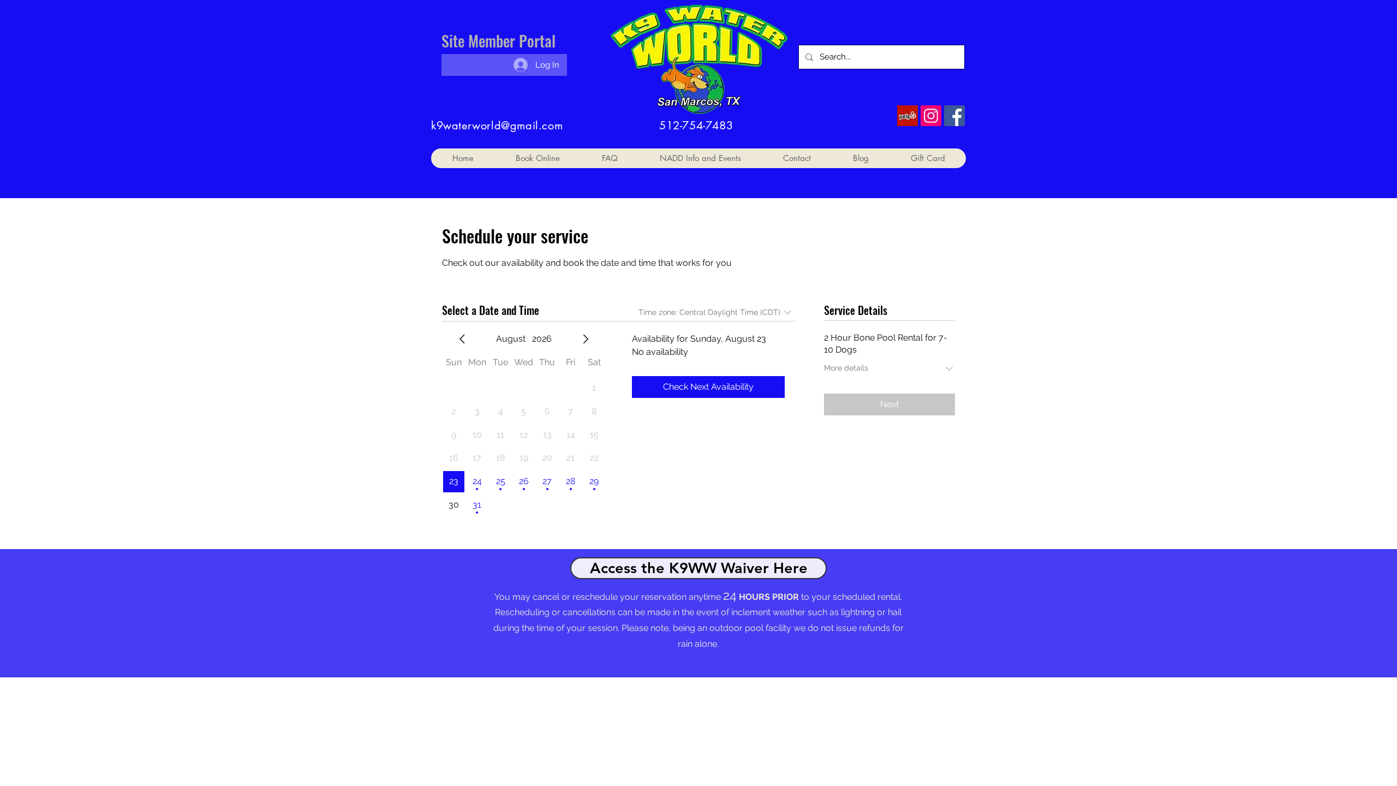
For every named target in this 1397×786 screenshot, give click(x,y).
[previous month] (462, 339)
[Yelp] (907, 115)
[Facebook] (954, 115)
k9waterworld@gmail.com (497, 125)
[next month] (585, 339)
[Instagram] (931, 115)
